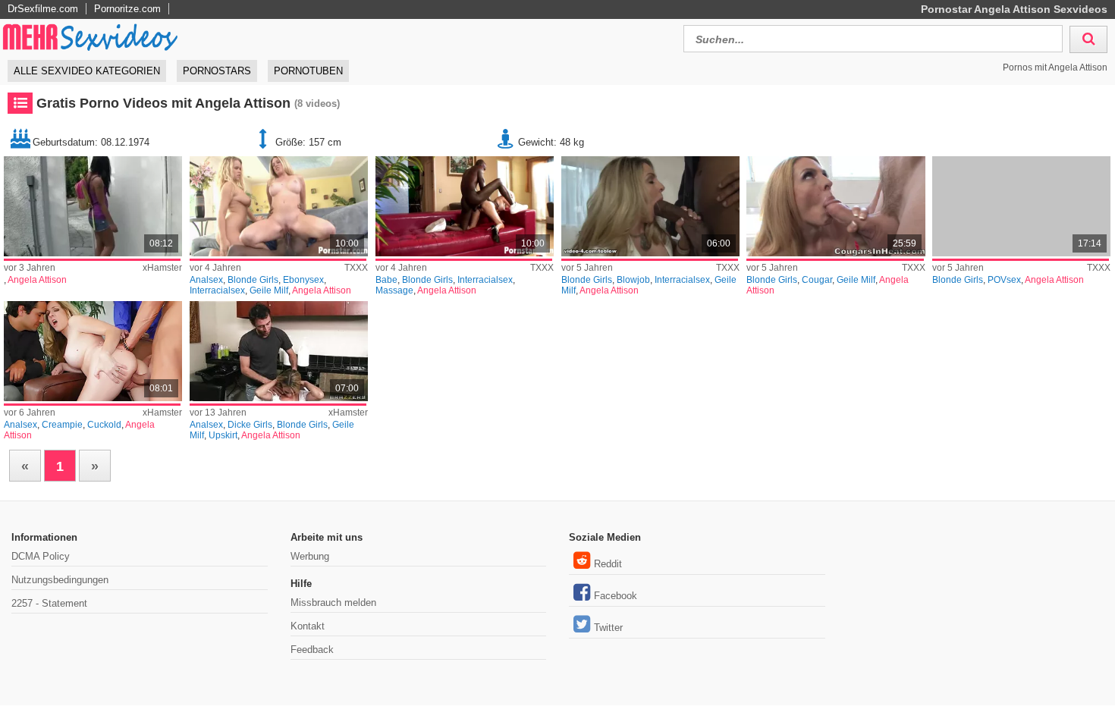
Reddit (608, 564)
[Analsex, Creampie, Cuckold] (93, 351)
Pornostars (217, 71)
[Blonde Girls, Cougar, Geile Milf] (835, 206)
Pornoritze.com (127, 8)
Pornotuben (308, 71)
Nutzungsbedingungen (59, 579)
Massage (394, 290)
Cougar (817, 280)
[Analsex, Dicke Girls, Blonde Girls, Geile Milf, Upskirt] (279, 351)
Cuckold (104, 424)
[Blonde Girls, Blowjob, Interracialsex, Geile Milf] (650, 206)
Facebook (615, 595)
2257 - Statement (49, 603)
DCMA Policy (40, 556)
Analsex (206, 280)
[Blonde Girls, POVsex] (1021, 206)
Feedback (312, 649)
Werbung (310, 556)
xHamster (162, 267)
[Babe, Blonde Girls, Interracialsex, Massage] (464, 206)
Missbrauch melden (333, 602)
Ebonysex (303, 280)
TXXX (356, 267)
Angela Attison (37, 280)
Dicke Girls (250, 424)
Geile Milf (269, 290)
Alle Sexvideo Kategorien (87, 71)
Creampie (62, 424)
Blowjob (633, 280)
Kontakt (308, 626)
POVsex (1004, 280)
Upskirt (223, 435)
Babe (386, 280)
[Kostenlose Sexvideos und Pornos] (91, 36)
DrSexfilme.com (43, 8)
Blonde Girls (253, 280)
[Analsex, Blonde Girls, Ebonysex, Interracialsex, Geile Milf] (279, 206)
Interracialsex (217, 290)
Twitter (608, 627)
